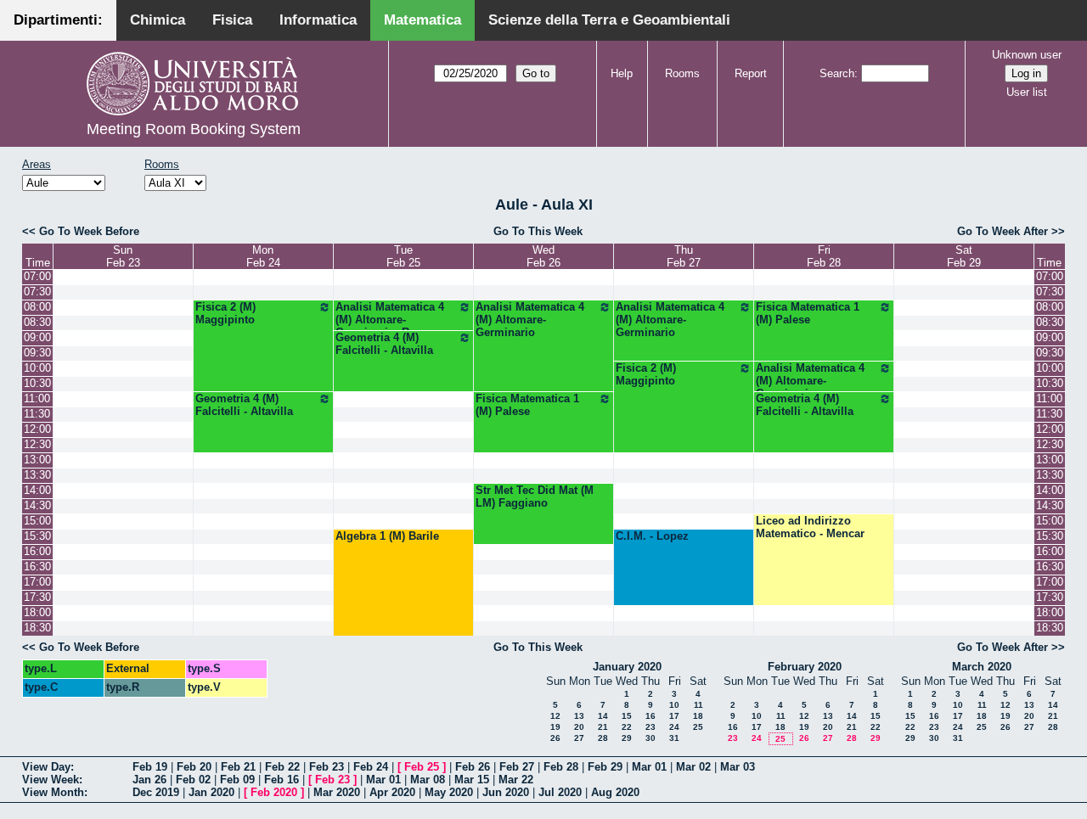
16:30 (37, 566)
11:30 (37, 413)
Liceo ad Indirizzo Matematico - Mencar (810, 527)
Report (751, 73)
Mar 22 (515, 779)
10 (674, 705)
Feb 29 (605, 766)
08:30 (37, 322)
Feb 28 (561, 766)
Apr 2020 (392, 792)
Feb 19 (149, 766)
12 (555, 716)
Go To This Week (538, 231)
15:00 (37, 520)
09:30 (37, 352)
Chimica (157, 20)
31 (674, 738)
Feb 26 (472, 766)
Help (622, 73)
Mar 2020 (336, 792)
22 (627, 727)
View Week (50, 779)
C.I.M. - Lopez (652, 536)
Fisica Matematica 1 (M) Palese (807, 313)
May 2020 (449, 792)
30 (650, 738)
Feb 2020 (274, 792)
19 (555, 727)
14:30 (37, 505)
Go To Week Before (89, 231)
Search (836, 73)
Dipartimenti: (58, 20)
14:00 (37, 490)
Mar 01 (649, 766)
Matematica (422, 20)
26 (555, 738)
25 (698, 727)
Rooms (682, 73)
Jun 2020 (505, 792)
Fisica (232, 20)
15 (627, 716)
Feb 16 (281, 779)
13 (579, 716)
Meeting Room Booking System (194, 129)
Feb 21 (238, 766)
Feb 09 (237, 779)
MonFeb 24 (263, 256)
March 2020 (981, 666)
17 (674, 716)
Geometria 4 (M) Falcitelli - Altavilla (384, 343)
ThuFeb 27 (684, 256)
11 (698, 705)
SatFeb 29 (964, 256)
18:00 (37, 612)
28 (603, 738)
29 (627, 738)
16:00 (37, 551)
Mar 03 (737, 766)
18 (698, 716)
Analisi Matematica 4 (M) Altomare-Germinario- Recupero (393, 319)
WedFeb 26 (543, 256)
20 (579, 727)
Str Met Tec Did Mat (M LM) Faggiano (535, 496)
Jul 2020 (560, 792)
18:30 (37, 627)
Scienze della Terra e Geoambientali (609, 20)
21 (603, 727)
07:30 (37, 291)
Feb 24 (370, 766)
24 (674, 727)
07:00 (37, 276)
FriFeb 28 (824, 256)
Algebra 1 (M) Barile (387, 536)
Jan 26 (149, 779)
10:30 (37, 383)
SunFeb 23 (123, 256)
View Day (46, 766)
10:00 (37, 368)
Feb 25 (421, 766)
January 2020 (627, 666)
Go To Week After (1002, 231)
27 (579, 738)
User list (1026, 92)
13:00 (37, 459)
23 (650, 727)
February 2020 (805, 666)
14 (603, 716)
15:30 (37, 536)
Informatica (318, 20)
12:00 (37, 429)
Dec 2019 (155, 792)
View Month (53, 792)
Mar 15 (471, 779)
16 (650, 716)
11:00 (37, 398)
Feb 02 (193, 779)
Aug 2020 (615, 792)
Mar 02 (693, 766)
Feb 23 (326, 766)
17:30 (37, 597)
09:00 (37, 337)
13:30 (37, 474)
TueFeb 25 (403, 256)
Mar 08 (427, 779)
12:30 (37, 444)
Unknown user (1027, 54)
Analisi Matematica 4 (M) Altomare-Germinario (530, 319)
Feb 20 (194, 766)
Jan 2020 (211, 792)
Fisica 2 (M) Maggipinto (225, 313)
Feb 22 (282, 766)
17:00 (37, 581)
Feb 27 (516, 766)
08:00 (37, 306)
